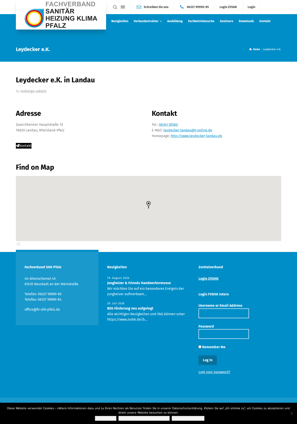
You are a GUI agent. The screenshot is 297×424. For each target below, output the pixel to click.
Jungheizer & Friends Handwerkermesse (139, 283)
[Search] (115, 7)
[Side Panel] (122, 7)
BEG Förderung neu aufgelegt (130, 308)
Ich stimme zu (105, 418)
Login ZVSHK (228, 7)
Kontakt (25, 146)
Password (206, 326)
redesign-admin (33, 91)
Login (251, 7)
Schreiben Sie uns (156, 7)
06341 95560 (168, 125)
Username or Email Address (220, 305)
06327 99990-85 (198, 7)
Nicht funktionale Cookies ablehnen (144, 418)
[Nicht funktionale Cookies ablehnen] (291, 413)
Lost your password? (214, 372)
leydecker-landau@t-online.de (188, 130)
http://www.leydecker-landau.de (196, 136)
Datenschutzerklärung (188, 418)
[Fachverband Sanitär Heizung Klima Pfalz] (61, 15)
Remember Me (213, 347)
